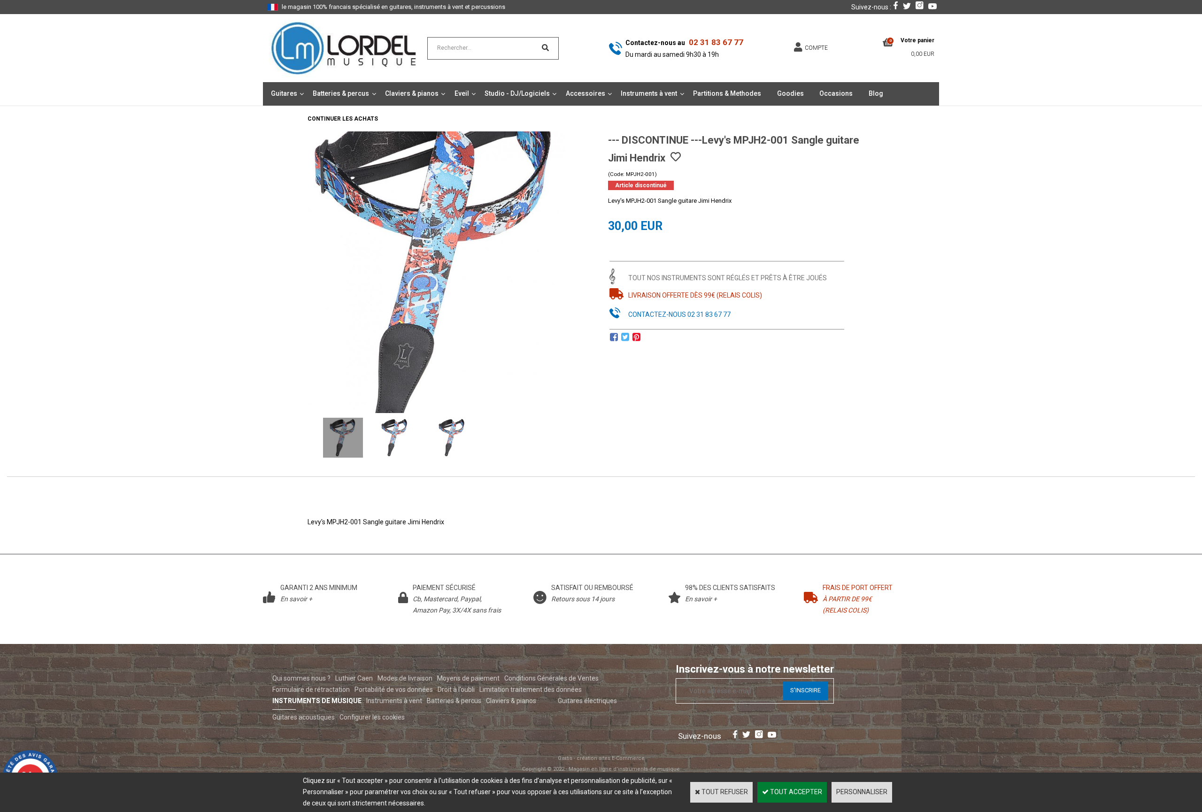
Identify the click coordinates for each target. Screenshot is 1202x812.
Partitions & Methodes (727, 93)
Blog (876, 93)
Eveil (462, 93)
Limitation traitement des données (530, 689)
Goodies (790, 93)
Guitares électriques (587, 701)
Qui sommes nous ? (301, 678)
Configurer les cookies (372, 717)
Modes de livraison (405, 678)
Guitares (284, 93)
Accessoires (585, 93)
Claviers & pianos (412, 93)
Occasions (836, 93)
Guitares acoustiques (303, 717)
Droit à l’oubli (456, 689)
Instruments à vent (649, 93)
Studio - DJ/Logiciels (517, 93)
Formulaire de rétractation (311, 689)
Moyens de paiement (468, 678)
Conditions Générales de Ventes (551, 678)
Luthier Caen (354, 678)
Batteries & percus (341, 93)
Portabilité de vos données (393, 689)
